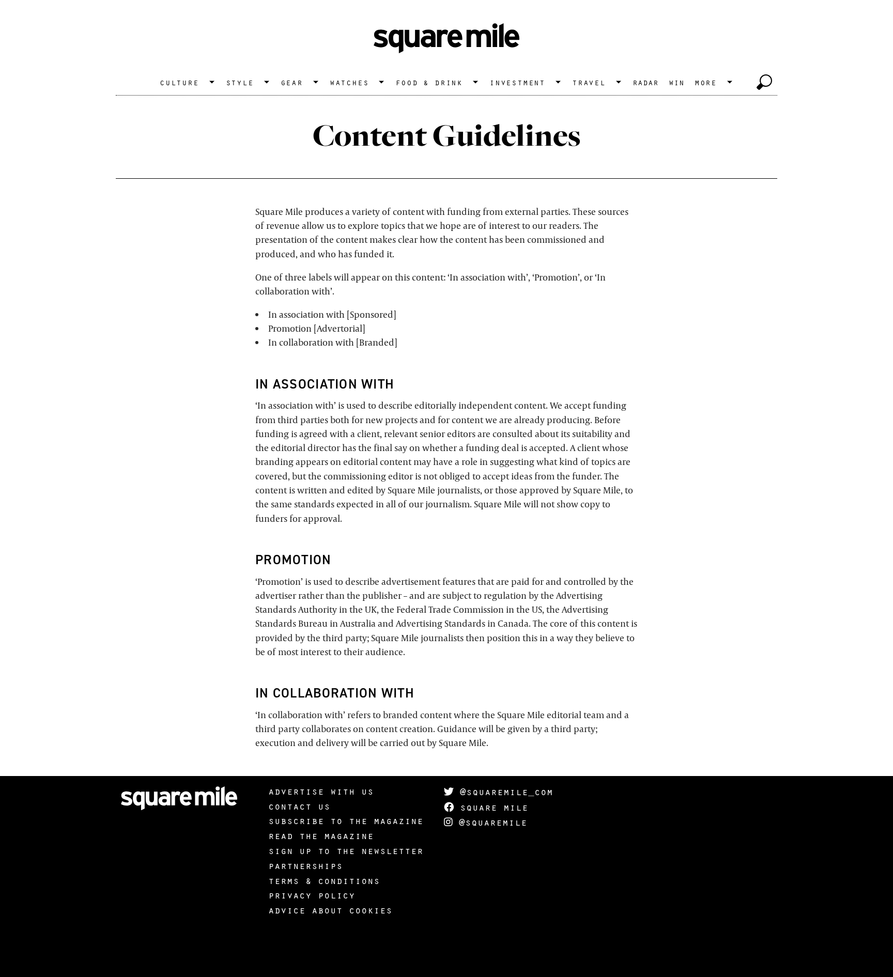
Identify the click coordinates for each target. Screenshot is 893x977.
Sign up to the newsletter (345, 850)
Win (676, 82)
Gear (292, 82)
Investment (517, 82)
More (706, 82)
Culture (179, 82)
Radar (645, 82)
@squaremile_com (503, 791)
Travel (589, 82)
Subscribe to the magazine (345, 820)
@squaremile (490, 822)
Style (240, 82)
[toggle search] (764, 82)
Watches (349, 82)
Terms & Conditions (324, 880)
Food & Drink (429, 82)
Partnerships (305, 865)
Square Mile (491, 807)
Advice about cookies (330, 910)
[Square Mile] (446, 38)
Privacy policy (311, 895)
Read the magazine (321, 835)
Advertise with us (321, 791)
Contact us (299, 806)
